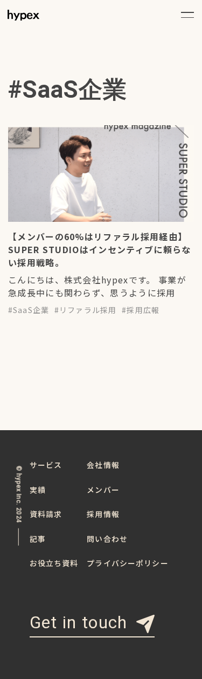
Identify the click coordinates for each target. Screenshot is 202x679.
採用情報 (103, 513)
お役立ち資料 (54, 563)
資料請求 (46, 513)
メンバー (103, 489)
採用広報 (143, 309)
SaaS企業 (31, 309)
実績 (38, 489)
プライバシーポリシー (127, 563)
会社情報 (103, 464)
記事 (38, 538)
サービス (46, 464)
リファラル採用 (87, 309)
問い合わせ (107, 538)
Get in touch (79, 623)
